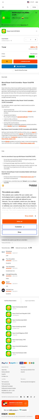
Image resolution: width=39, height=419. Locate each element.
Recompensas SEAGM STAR (28, 370)
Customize (18, 227)
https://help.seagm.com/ (9, 139)
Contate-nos (5, 376)
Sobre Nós (4, 370)
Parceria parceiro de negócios (28, 382)
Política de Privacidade (7, 386)
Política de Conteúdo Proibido (9, 388)
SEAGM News (22, 126)
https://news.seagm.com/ (27, 143)
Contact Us (14, 137)
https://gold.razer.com (27, 177)
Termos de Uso (5, 382)
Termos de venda (6, 384)
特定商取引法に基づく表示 (8, 390)
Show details (29, 216)
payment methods (22, 117)
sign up (21, 134)
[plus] (35, 40)
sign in (34, 132)
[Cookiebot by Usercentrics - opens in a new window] (29, 185)
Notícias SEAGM (6, 372)
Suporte (4, 374)
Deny (19, 232)
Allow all (19, 221)
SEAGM (30, 111)
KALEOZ (23, 372)
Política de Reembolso (7, 392)
